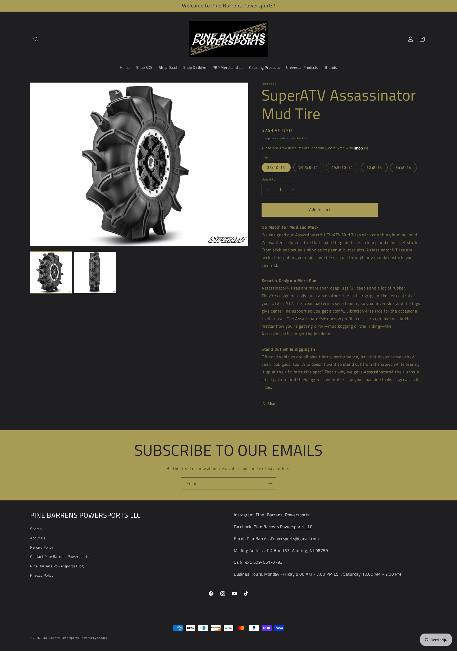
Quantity (268, 179)
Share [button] (273, 403)
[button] (36, 39)
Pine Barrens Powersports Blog (57, 566)
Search (36, 528)
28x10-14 (276, 167)
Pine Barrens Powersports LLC (283, 526)
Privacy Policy (41, 575)
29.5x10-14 (342, 167)
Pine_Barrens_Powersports (282, 515)
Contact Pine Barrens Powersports (59, 556)
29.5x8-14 (308, 167)
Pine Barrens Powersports (60, 638)
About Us (37, 538)
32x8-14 (374, 167)
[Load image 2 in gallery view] (95, 272)
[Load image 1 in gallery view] (51, 272)
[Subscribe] (270, 483)
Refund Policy (41, 547)
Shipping (268, 138)
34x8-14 (403, 167)
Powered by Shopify (94, 638)
